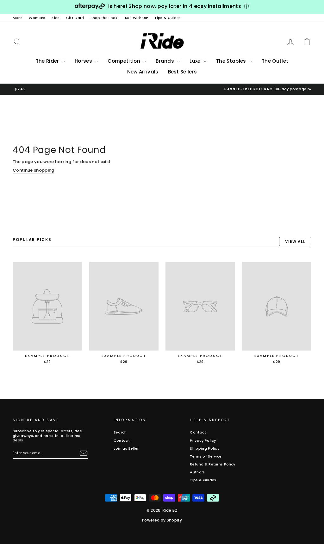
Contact (122, 440)
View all (295, 241)
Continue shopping (33, 170)
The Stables (231, 61)
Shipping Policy (204, 448)
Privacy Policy (203, 440)
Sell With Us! (136, 17)
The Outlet (275, 61)
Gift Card (75, 17)
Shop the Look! (104, 17)
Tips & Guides (167, 17)
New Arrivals (143, 71)
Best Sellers (182, 71)
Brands (165, 61)
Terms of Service (205, 456)
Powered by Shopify (162, 520)
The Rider (48, 61)
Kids (55, 17)
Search (120, 432)
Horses (84, 61)
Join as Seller (126, 448)
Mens (17, 17)
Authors (197, 472)
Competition (124, 61)
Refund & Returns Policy (212, 464)
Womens (37, 17)
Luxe (196, 61)
